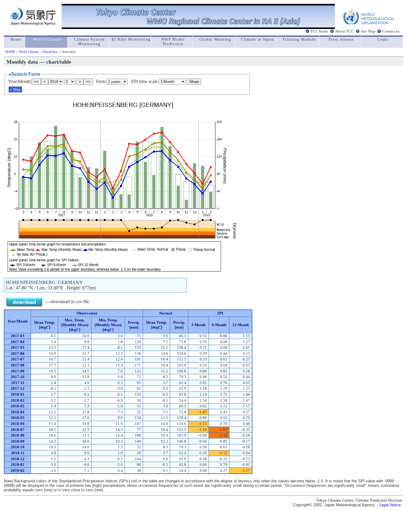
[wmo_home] (368, 23)
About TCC (344, 31)
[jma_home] (32, 23)
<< (36, 81)
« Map (15, 89)
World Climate (28, 51)
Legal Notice (390, 505)
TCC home (319, 31)
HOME (10, 51)
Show (194, 81)
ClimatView (50, 51)
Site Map (368, 31)
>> (88, 81)
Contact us (391, 31)
